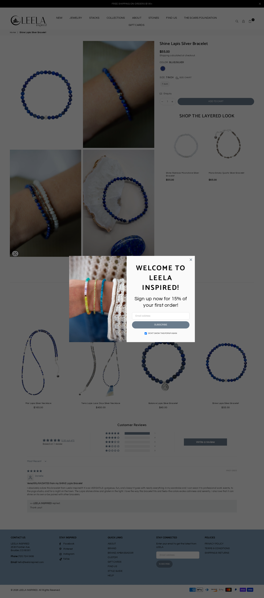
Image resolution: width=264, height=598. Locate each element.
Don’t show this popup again (162, 333)
